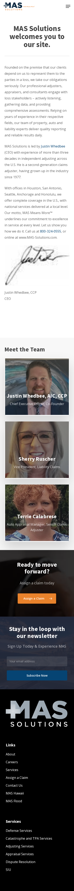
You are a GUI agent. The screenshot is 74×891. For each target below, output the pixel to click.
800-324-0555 (50, 231)
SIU (8, 869)
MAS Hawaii (15, 793)
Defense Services (19, 830)
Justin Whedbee (53, 146)
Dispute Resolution (20, 862)
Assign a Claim (17, 777)
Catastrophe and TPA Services (29, 838)
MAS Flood (14, 801)
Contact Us (14, 785)
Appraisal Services (20, 854)
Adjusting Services (20, 846)
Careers (12, 762)
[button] (68, 6)
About (10, 754)
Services (12, 770)
